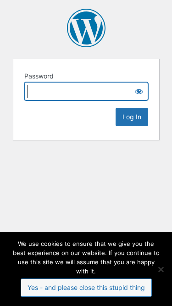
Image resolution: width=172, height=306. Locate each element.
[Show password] (139, 91)
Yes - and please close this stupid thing (86, 287)
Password (39, 76)
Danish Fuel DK (86, 28)
